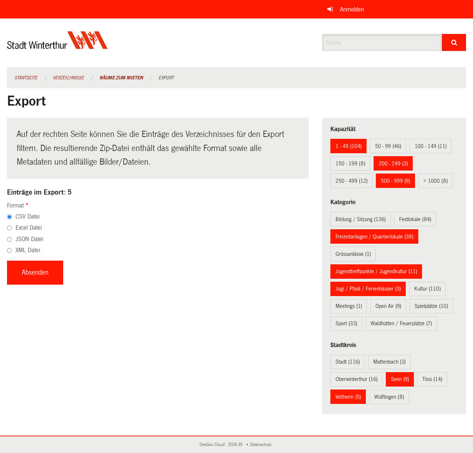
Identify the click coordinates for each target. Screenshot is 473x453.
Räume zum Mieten (121, 77)
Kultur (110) (427, 289)
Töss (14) (432, 379)
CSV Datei (28, 216)
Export (166, 77)
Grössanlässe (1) (353, 254)
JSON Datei (29, 239)
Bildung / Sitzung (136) (361, 219)
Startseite (25, 77)
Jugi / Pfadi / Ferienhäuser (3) (368, 289)
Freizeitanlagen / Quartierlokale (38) (375, 237)
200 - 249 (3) (393, 164)
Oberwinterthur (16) (357, 379)
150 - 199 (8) (350, 164)
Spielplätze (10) (431, 306)
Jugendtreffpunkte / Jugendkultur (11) (376, 271)
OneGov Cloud (213, 444)
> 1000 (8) (435, 181)
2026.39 (236, 444)
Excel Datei (29, 227)
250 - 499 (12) (352, 181)
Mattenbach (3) (389, 362)
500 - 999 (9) (395, 181)
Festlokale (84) (415, 219)
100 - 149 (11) (431, 146)
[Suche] (454, 42)
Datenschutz (262, 444)
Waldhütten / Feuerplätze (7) (401, 323)
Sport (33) (346, 323)
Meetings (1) (349, 306)
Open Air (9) (388, 306)
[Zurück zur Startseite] (57, 46)
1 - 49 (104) (349, 146)
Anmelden (352, 9)
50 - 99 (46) (388, 146)
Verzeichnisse (68, 77)
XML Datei (28, 250)
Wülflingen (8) (389, 397)
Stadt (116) (348, 362)
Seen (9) (400, 379)
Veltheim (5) (348, 397)
